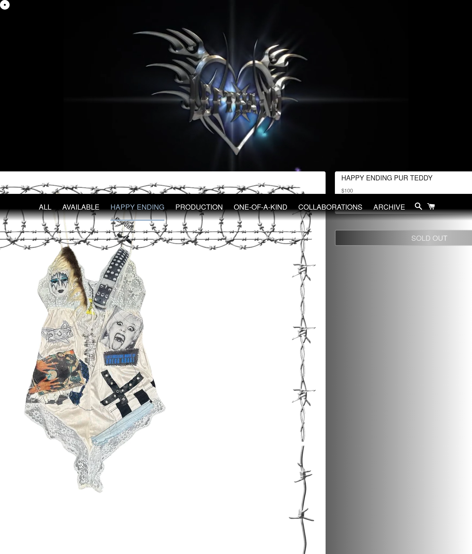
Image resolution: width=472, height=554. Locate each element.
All (45, 207)
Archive (389, 207)
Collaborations (330, 207)
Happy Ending (137, 207)
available (81, 207)
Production (199, 207)
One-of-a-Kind (260, 207)
